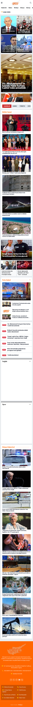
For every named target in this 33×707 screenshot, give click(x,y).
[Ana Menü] (1, 3)
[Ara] (30, 3)
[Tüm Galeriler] (30, 280)
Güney (28, 7)
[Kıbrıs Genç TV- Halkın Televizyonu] (15, 3)
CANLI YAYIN (6, 12)
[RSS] (22, 680)
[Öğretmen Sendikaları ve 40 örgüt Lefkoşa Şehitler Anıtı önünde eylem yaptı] (6, 310)
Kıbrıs (10, 7)
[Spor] (30, 404)
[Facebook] (11, 680)
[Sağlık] (30, 361)
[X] (14, 680)
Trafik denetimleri (13, 355)
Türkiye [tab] (22, 106)
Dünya (22, 7)
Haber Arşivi (22, 697)
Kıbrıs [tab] (15, 106)
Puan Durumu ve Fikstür (10, 694)
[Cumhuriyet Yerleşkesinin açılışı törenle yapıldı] (6, 304)
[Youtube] (19, 680)
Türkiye (16, 7)
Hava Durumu (22, 687)
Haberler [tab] (7, 106)
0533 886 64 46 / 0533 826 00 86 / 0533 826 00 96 (17, 670)
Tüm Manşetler (22, 694)
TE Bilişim (20, 704)
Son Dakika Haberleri (9, 697)
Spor (4, 404)
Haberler (4, 7)
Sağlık (4, 361)
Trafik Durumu (22, 690)
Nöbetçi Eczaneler (8, 687)
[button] (30, 97)
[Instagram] (16, 680)
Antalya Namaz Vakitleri (7, 690)
